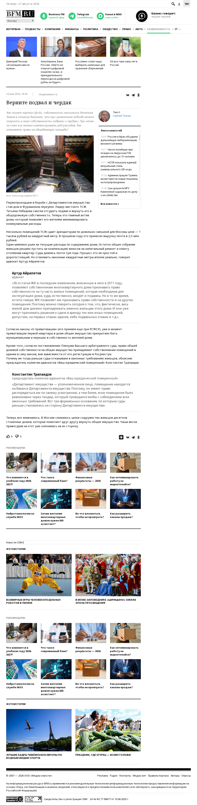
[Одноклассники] (138, 95)
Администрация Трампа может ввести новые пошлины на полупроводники (119, 179)
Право (126, 29)
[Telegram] (133, 95)
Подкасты (32, 29)
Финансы (72, 29)
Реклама (102, 775)
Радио (114, 775)
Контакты (125, 775)
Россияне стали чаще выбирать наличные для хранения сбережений (90, 65)
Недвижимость (158, 29)
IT (176, 29)
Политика (90, 29)
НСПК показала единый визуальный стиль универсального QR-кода (118, 166)
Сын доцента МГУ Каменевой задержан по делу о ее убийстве (119, 191)
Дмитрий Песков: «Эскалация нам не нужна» (18, 65)
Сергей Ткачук (122, 115)
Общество (110, 29)
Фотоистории (16, 549)
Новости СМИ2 (15, 542)
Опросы (186, 775)
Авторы (175, 775)
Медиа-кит (139, 775)
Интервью (13, 29)
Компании (52, 29)
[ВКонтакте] (127, 95)
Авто (139, 29)
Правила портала (158, 775)
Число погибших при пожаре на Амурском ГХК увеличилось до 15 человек (118, 153)
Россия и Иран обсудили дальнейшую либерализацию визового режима (119, 140)
